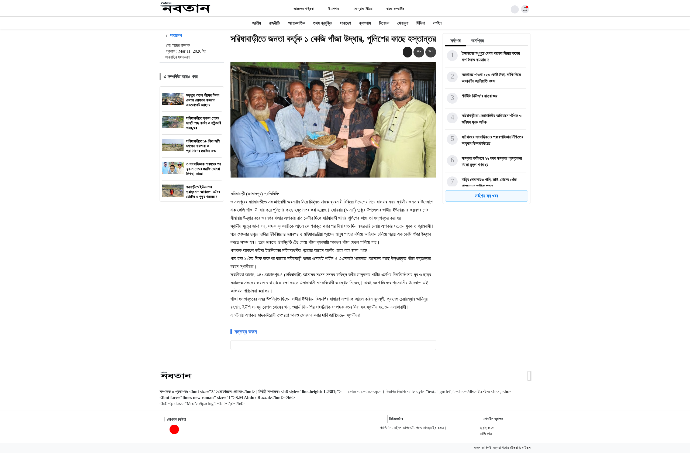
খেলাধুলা (402, 23)
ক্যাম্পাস (365, 23)
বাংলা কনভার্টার (395, 9)
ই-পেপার (333, 9)
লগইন (437, 23)
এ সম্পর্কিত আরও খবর (181, 76)
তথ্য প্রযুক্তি (322, 23)
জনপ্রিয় (477, 40)
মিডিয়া (420, 23)
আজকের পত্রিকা (304, 9)
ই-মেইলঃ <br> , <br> (494, 391)
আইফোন (485, 433)
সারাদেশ (345, 23)
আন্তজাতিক (296, 23)
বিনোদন (384, 23)
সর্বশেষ (455, 40)
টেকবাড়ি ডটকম (520, 447)
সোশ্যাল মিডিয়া (362, 9)
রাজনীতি (274, 23)
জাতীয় (256, 23)
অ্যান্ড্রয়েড (487, 427)
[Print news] (407, 52)
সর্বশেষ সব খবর (486, 196)
